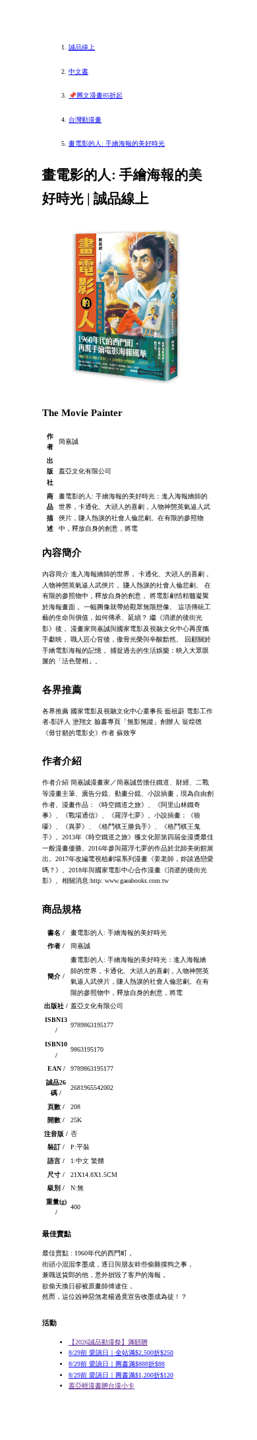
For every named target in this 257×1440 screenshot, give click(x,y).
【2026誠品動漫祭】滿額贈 (108, 1342)
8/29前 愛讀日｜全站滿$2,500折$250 (121, 1352)
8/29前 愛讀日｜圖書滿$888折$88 (117, 1363)
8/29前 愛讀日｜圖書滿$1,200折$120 (121, 1375)
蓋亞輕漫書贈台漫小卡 (101, 1385)
